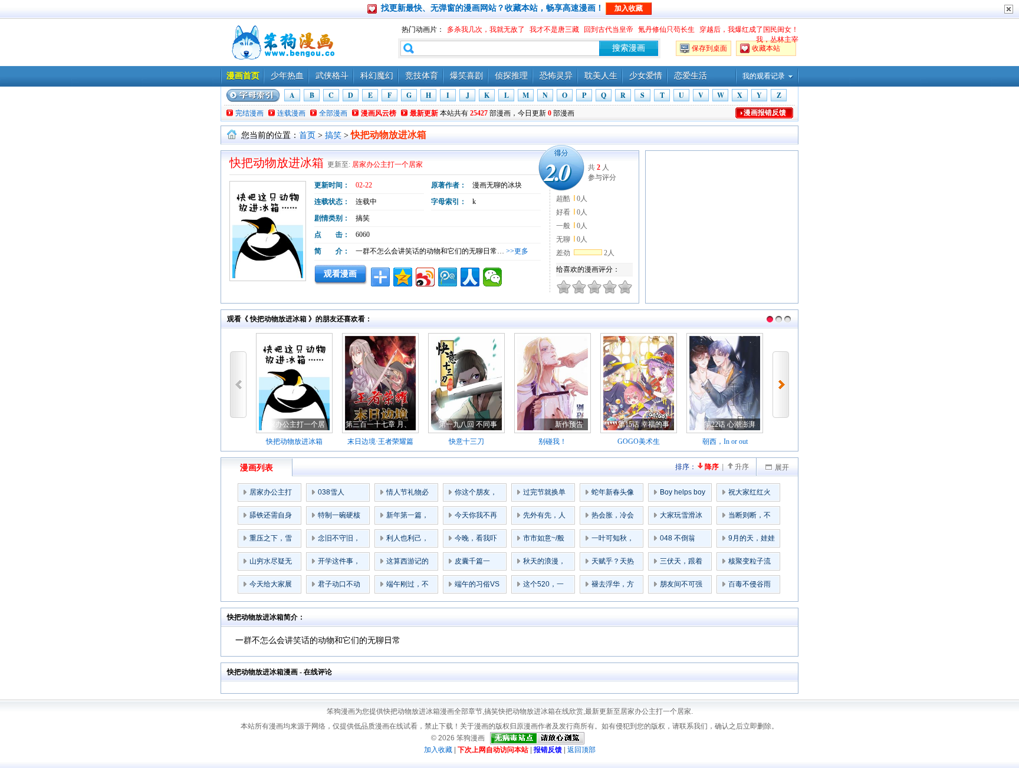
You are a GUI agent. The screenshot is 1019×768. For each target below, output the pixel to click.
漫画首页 (242, 75)
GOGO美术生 (638, 441)
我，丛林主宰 (777, 39)
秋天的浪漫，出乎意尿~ (544, 563)
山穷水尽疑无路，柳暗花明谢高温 (270, 563)
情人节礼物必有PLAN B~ (407, 494)
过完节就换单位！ (544, 494)
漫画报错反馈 (765, 112)
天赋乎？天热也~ (612, 563)
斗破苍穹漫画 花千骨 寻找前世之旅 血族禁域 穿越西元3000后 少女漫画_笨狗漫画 (282, 42)
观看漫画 (340, 273)
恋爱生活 (690, 75)
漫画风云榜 (378, 113)
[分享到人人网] (470, 277)
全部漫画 (333, 113)
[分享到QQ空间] (402, 277)
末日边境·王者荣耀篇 (380, 441)
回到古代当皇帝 (608, 29)
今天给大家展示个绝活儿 (270, 586)
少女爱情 (645, 75)
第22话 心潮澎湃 (729, 424)
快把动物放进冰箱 (294, 441)
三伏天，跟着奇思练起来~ (681, 563)
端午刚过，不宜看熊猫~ (407, 586)
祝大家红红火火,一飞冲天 (749, 494)
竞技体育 (421, 75)
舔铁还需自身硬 (270, 517)
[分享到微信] (492, 277)
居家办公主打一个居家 (387, 164)
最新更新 (424, 113)
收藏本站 (766, 48)
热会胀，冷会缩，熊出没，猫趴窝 (612, 517)
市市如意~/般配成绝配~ (543, 540)
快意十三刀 (466, 441)
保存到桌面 (709, 48)
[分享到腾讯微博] (447, 277)
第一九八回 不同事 (468, 424)
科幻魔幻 (376, 75)
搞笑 (333, 135)
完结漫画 (249, 113)
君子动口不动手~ (339, 586)
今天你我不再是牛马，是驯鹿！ (476, 517)
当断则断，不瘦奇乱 (749, 517)
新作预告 (569, 424)
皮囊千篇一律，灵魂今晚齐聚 (476, 563)
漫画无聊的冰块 (497, 185)
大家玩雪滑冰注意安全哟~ (681, 517)
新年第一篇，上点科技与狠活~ (407, 517)
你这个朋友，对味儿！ (476, 494)
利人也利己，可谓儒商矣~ (407, 540)
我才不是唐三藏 (554, 29)
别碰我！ (552, 441)
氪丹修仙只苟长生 (666, 29)
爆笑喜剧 (466, 75)
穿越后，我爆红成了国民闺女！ (748, 29)
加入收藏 (438, 750)
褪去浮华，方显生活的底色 (612, 586)
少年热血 (287, 75)
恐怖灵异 (556, 75)
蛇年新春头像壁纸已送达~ (612, 494)
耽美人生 (600, 75)
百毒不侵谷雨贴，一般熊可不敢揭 (749, 586)
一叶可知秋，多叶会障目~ (612, 540)
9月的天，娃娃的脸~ (751, 540)
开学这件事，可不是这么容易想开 (339, 563)
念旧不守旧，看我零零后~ (339, 540)
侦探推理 (511, 75)
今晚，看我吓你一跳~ (476, 540)
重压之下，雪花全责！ (270, 540)
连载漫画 (291, 113)
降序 (712, 467)
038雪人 (331, 492)
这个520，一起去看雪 (543, 586)
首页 (307, 135)
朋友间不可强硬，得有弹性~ (683, 586)
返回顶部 (581, 750)
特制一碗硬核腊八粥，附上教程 (339, 517)
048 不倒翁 (677, 538)
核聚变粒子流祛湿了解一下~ (751, 563)
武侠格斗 (332, 75)
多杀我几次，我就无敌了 (486, 29)
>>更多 (517, 251)
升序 (742, 467)
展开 (782, 467)
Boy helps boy (682, 492)
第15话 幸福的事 (643, 424)
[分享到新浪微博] (425, 277)
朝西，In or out (725, 441)
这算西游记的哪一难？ (407, 563)
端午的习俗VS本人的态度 (477, 586)
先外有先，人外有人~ (544, 517)
